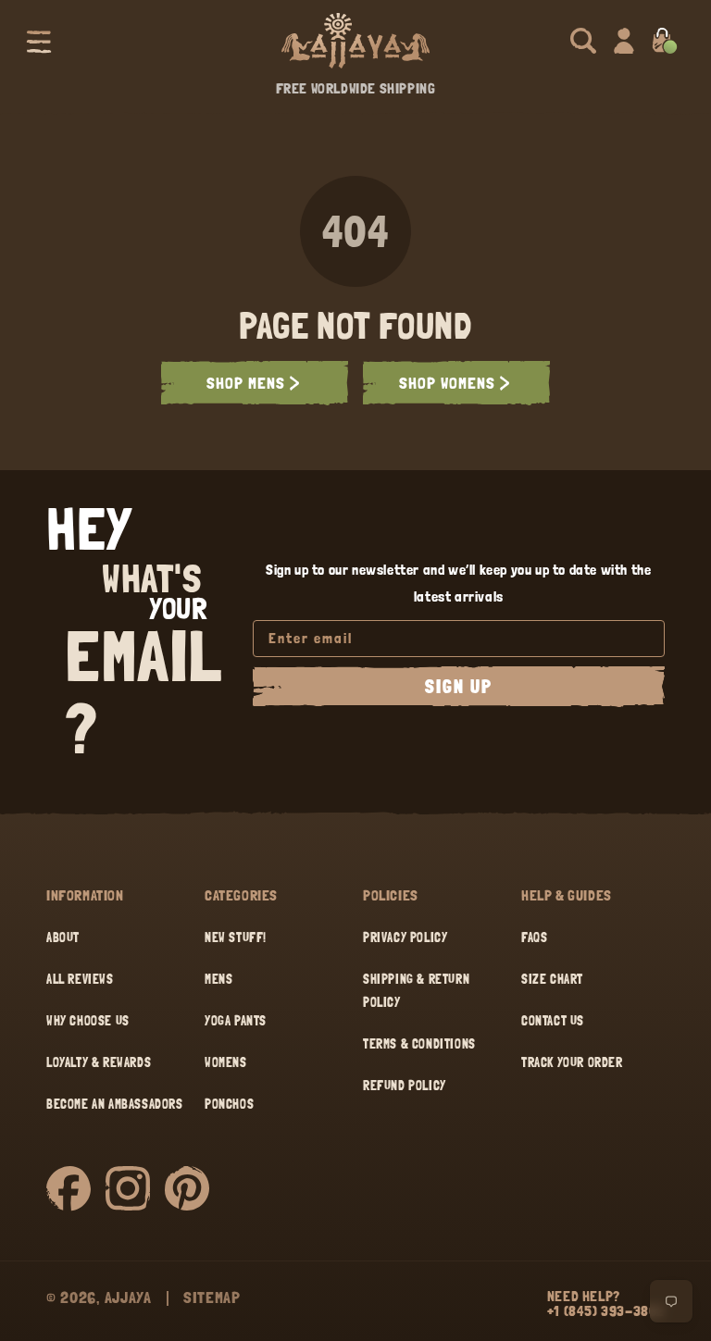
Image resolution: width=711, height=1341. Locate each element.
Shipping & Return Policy (416, 991)
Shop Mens (245, 382)
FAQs (534, 937)
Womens (226, 1062)
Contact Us (552, 1020)
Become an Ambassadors (114, 1104)
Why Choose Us (88, 1020)
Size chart (552, 979)
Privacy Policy (405, 937)
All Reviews (80, 979)
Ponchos (229, 1104)
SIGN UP (459, 687)
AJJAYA (128, 1297)
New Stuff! (236, 937)
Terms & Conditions (419, 1044)
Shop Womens (447, 382)
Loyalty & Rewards (98, 1062)
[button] (39, 40)
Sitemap (212, 1297)
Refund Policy (404, 1085)
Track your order (572, 1062)
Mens (218, 979)
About (63, 937)
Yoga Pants (236, 1020)
